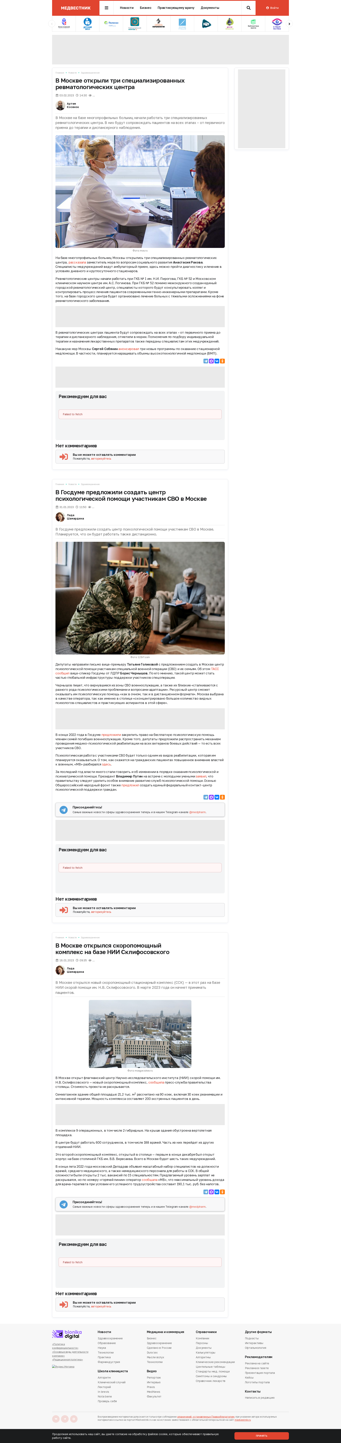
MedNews (153, 1391)
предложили (111, 735)
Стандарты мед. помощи (213, 1371)
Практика (104, 1357)
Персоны (202, 1343)
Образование (107, 1343)
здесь (106, 764)
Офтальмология (255, 1347)
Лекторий (104, 1387)
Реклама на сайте (257, 1363)
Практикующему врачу (176, 8)
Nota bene (105, 1396)
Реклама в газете (257, 1368)
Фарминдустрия (109, 1362)
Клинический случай (111, 1382)
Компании (202, 1338)
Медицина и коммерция (165, 1332)
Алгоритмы (203, 1357)
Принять (261, 1435)
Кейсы (249, 1377)
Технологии (106, 1352)
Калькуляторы (205, 1352)
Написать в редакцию (260, 1397)
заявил (201, 776)
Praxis (151, 1387)
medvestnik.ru (243, 1419)
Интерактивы (254, 1343)
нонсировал (129, 349)
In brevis (103, 1391)
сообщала (149, 1180)
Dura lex (152, 1352)
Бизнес (145, 8)
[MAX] (211, 361)
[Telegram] (205, 361)
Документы (210, 8)
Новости (127, 8)
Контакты (252, 1391)
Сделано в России (159, 1347)
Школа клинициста (113, 1371)
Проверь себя (107, 1401)
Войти (274, 7)
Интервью (154, 1382)
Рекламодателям (259, 1357)
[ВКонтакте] (217, 361)
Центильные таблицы (210, 1366)
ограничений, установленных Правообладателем (205, 1416)
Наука (102, 1347)
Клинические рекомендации (215, 1362)
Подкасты (252, 1338)
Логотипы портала (257, 1382)
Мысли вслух (155, 1357)
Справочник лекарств (210, 1380)
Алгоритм (104, 1377)
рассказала (77, 262)
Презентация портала (260, 1372)
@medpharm (197, 812)
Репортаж (154, 1377)
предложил (130, 785)
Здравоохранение (90, 72)
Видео (152, 1371)
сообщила (156, 1082)
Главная (59, 72)
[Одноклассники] (222, 361)
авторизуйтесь (101, 458)
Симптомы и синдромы (211, 1376)
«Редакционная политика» (67, 1359)
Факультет (154, 1396)
